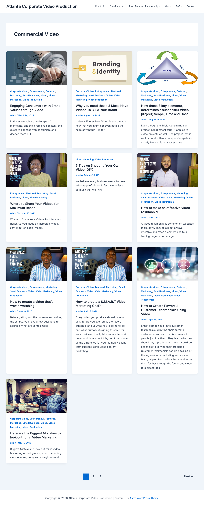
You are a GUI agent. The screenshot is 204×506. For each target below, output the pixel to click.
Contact (190, 6)
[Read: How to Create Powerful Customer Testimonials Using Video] (167, 264)
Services (115, 6)
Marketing (15, 95)
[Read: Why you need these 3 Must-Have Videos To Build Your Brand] (102, 68)
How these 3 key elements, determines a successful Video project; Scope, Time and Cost (165, 110)
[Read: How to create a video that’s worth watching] (36, 264)
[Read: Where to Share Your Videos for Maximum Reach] (36, 170)
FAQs (179, 6)
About (167, 6)
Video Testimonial (164, 201)
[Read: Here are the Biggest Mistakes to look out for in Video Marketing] (36, 395)
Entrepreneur (37, 91)
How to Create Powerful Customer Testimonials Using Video (163, 310)
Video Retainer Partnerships (144, 6)
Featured (50, 91)
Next (188, 476)
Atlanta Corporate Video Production (42, 6)
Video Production (32, 99)
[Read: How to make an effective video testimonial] (167, 170)
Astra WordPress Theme (144, 498)
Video (44, 95)
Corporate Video (19, 91)
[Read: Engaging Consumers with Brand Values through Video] (36, 68)
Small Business (31, 95)
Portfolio (100, 6)
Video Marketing (38, 197)
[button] (121, 6)
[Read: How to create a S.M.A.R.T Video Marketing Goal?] (102, 264)
